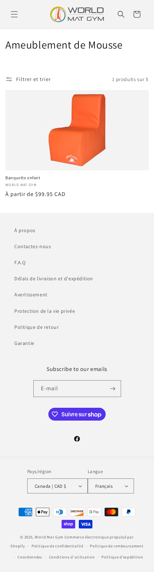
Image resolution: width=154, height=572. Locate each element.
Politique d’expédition (122, 557)
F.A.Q (20, 262)
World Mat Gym (49, 537)
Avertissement (31, 294)
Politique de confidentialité (57, 545)
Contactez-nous (32, 246)
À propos (24, 230)
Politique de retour (36, 327)
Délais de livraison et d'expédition (53, 278)
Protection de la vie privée (44, 311)
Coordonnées (30, 557)
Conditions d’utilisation (72, 557)
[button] (14, 14)
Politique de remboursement (116, 545)
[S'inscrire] (113, 388)
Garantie (24, 343)
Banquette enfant (22, 177)
